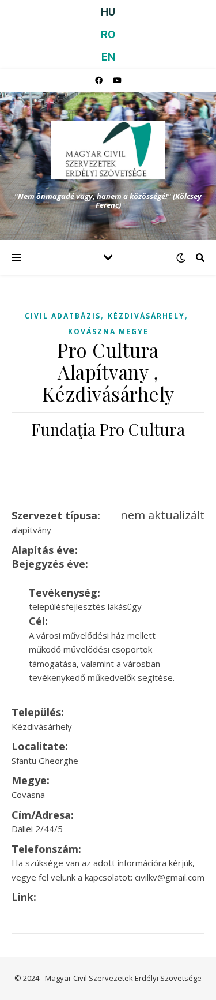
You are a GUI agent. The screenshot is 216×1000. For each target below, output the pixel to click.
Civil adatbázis (63, 316)
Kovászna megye (108, 331)
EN (108, 56)
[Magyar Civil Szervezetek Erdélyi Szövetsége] (108, 150)
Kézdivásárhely (146, 316)
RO (108, 34)
